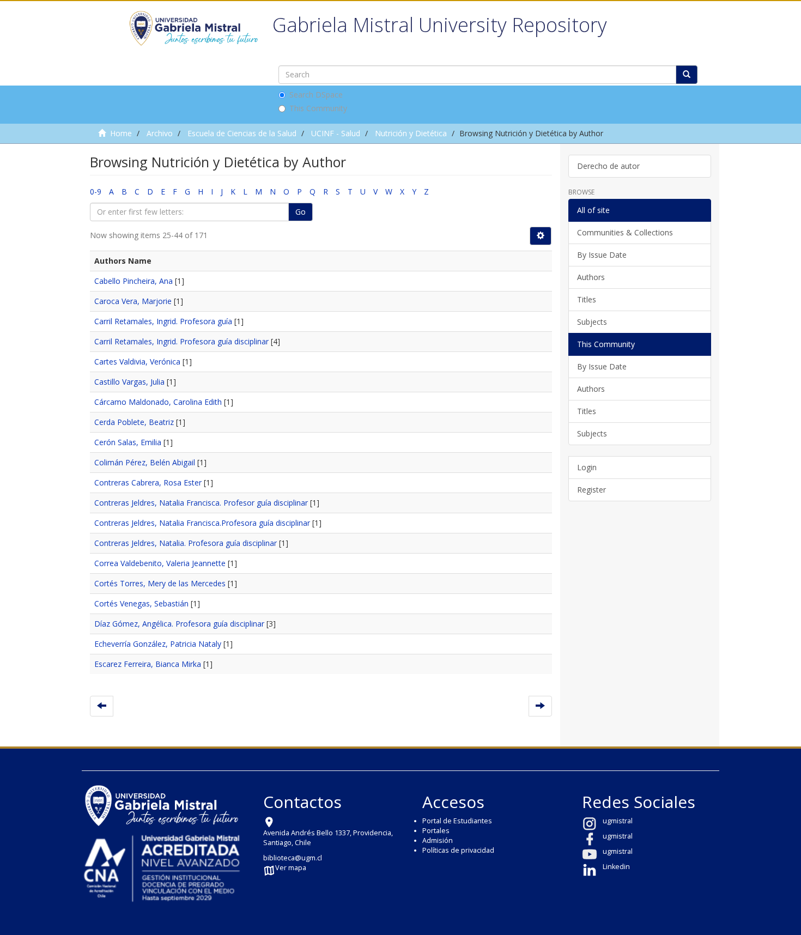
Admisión (437, 840)
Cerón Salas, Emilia (127, 442)
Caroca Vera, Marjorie (133, 301)
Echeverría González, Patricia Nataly (157, 644)
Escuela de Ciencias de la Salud (241, 133)
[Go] (686, 74)
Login (587, 467)
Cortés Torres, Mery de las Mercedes (160, 583)
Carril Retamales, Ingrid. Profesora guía (163, 321)
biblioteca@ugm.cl (292, 858)
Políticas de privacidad (458, 850)
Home (121, 133)
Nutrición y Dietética (411, 133)
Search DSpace (316, 94)
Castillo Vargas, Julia (129, 382)
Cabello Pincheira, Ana (133, 281)
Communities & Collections (625, 232)
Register (591, 489)
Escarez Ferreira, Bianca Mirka (147, 664)
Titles (586, 299)
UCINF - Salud (335, 133)
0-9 (95, 191)
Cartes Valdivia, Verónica (137, 361)
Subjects (592, 322)
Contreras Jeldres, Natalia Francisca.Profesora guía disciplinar (202, 523)
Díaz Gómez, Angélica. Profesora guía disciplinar (179, 623)
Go (300, 212)
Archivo (160, 133)
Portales (436, 830)
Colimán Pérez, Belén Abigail (144, 462)
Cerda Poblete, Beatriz (134, 422)
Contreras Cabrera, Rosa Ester (148, 482)
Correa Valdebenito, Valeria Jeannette (160, 563)
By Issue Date (602, 255)
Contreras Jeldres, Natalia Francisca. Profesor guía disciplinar (201, 502)
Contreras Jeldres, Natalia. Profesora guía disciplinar (185, 543)
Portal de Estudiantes (457, 820)
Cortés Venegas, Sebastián (141, 603)
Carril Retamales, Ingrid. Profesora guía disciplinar (181, 341)
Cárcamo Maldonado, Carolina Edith (158, 402)
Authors (591, 277)
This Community (318, 108)
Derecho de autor (608, 166)
